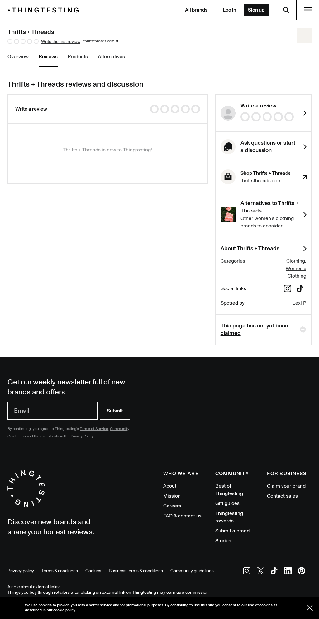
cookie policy (64, 610)
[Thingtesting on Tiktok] (274, 572)
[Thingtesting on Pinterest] (301, 572)
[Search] (286, 10)
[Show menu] (308, 10)
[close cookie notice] (309, 608)
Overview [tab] (18, 56)
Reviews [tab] (48, 56)
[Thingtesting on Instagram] (246, 572)
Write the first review (60, 42)
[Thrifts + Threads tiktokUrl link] (300, 289)
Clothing (295, 261)
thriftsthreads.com (98, 41)
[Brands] (44, 10)
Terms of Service (94, 428)
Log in (229, 10)
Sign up (256, 10)
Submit (115, 410)
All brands (196, 10)
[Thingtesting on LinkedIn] (288, 572)
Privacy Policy (82, 436)
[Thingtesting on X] (260, 572)
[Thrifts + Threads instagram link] (287, 289)
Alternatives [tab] (111, 56)
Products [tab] (78, 56)
